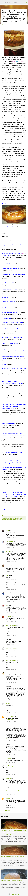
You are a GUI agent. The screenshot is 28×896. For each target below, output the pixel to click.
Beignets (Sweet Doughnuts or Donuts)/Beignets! (11, 880)
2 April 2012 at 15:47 (11, 682)
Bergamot (8, 551)
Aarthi (7, 530)
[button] (2, 25)
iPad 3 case (8, 758)
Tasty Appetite (9, 719)
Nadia (7, 725)
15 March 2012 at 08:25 (11, 621)
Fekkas (16, 61)
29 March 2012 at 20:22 (11, 669)
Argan (23, 253)
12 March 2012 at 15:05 (11, 537)
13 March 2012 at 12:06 (11, 579)
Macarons (21, 61)
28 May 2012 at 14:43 (11, 807)
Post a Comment (6, 810)
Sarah (7, 565)
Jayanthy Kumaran (10, 716)
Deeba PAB (8, 778)
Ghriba (13, 61)
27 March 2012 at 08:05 (11, 656)
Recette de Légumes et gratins (13, 790)
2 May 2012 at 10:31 (10, 762)
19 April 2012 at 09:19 (11, 740)
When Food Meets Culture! (10, 2)
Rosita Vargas (9, 541)
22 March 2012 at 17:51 (11, 644)
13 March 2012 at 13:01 (11, 589)
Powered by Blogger (15, 894)
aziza (7, 673)
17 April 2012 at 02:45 (11, 721)
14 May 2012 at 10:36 (11, 794)
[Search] (26, 2)
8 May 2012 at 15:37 (10, 787)
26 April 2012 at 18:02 (11, 754)
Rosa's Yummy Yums (11, 625)
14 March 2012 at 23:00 (11, 612)
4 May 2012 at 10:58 (10, 774)
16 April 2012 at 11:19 (11, 712)
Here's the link (9, 738)
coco (7, 575)
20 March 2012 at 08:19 (11, 635)
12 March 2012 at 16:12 (11, 561)
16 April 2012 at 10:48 (11, 700)
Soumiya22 (8, 616)
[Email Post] (2, 515)
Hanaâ (7, 605)
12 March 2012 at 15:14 (11, 547)
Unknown (8, 798)
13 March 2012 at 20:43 (11, 601)
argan (15, 257)
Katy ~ (7, 593)
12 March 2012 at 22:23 (11, 571)
